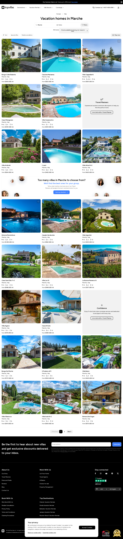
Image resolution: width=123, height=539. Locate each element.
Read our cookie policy (34, 532)
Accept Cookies (87, 527)
